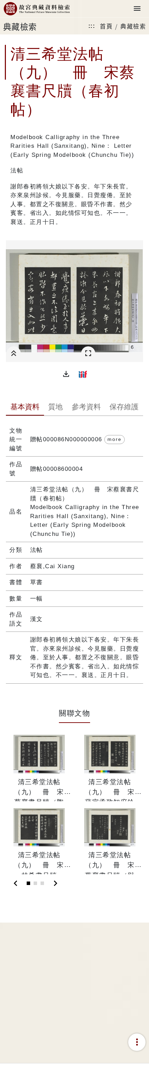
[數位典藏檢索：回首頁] (36, 8)
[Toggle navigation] (137, 9)
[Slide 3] (42, 883)
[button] (66, 374)
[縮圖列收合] (14, 353)
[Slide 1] (28, 883)
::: (91, 26)
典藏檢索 (133, 26)
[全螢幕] (88, 353)
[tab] (25, 407)
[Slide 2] (35, 883)
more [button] (114, 439)
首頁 (106, 26)
